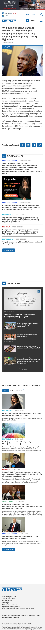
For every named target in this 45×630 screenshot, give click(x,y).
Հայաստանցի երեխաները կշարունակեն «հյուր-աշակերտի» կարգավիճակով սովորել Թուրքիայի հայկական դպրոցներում (20, 219)
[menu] (41, 20)
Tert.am (9, 20)
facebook (22, 145)
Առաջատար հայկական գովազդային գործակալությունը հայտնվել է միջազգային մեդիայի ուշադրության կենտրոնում (22, 506)
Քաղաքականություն (10, 160)
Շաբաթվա (19, 391)
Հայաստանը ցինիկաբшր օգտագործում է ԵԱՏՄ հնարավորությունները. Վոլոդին (20, 537)
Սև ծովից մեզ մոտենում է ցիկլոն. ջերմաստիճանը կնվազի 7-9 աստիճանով (21, 443)
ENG (33, 14)
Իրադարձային (7, 215)
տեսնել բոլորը (8, 250)
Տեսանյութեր (15, 283)
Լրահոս (33, 20)
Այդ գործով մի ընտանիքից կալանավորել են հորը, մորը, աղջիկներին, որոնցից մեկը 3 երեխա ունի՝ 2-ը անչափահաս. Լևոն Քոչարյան (22, 474)
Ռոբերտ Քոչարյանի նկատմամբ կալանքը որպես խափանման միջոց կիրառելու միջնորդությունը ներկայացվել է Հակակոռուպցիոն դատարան (20, 232)
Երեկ (11, 391)
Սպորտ (7, 47)
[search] (41, 14)
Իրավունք (6, 227)
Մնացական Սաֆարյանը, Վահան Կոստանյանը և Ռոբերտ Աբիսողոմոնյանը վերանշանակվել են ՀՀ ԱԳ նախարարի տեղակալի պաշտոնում (21, 207)
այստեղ (16, 617)
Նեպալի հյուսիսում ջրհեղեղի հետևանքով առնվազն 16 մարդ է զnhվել (22, 243)
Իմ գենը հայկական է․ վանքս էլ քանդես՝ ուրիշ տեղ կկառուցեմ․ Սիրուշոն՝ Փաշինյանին (21, 414)
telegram (34, 145)
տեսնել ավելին (9, 549)
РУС (27, 14)
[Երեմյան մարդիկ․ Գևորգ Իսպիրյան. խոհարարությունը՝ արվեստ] (22, 299)
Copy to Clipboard (39, 145)
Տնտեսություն (7, 501)
